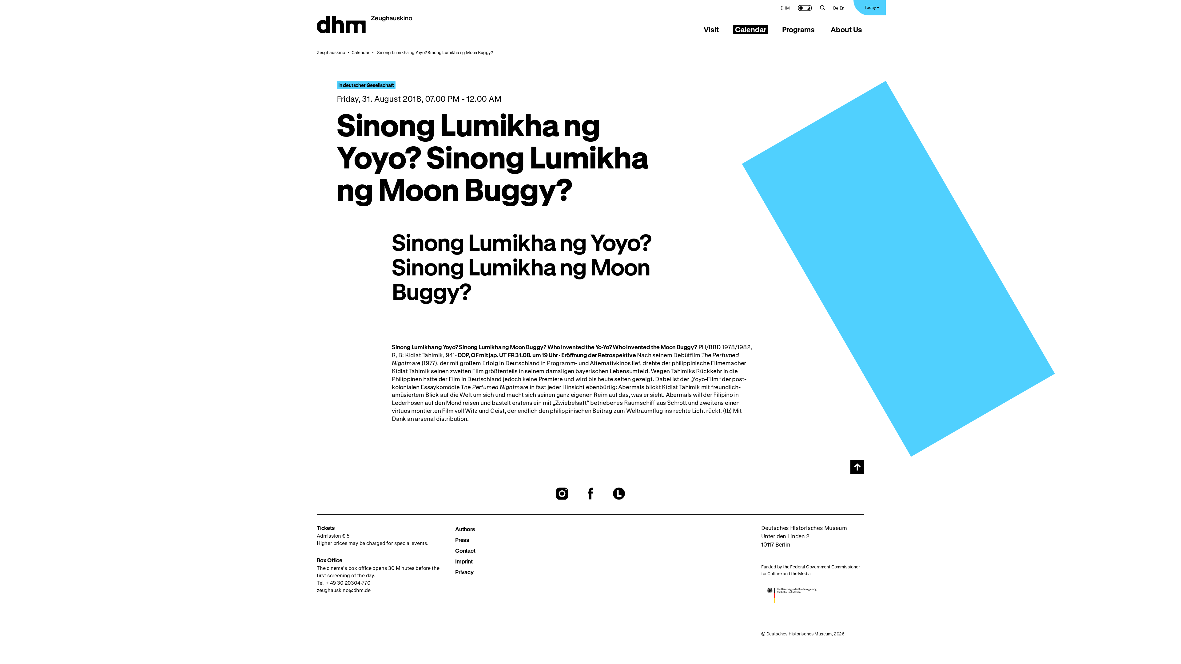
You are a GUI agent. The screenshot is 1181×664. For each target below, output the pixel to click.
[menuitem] (785, 7)
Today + (872, 7)
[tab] (711, 29)
